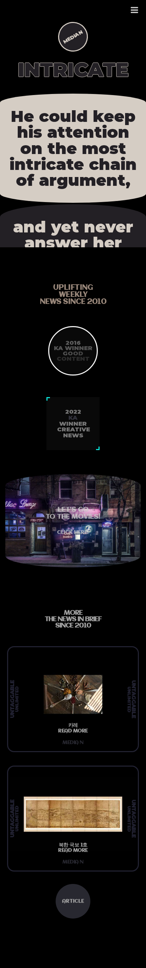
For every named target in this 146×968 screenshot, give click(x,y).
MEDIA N (73, 37)
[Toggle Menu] (135, 10)
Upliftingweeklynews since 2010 (73, 295)
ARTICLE (73, 901)
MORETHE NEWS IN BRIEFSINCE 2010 (73, 619)
